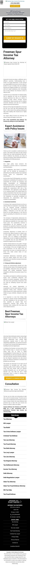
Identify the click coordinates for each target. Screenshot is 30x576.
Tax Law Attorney (9, 440)
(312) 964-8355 (15, 3)
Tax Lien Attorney (9, 457)
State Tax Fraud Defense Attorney (14, 486)
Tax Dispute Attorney (10, 461)
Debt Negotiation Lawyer (11, 477)
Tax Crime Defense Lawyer (12, 431)
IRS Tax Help (7, 490)
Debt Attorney (7, 473)
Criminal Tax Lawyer (15, 533)
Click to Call (15, 6)
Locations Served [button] (14, 546)
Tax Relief (6, 427)
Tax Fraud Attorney (9, 444)
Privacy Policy (15, 536)
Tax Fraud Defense (9, 494)
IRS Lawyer (7, 423)
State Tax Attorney (9, 482)
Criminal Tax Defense (10, 436)
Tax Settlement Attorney (11, 465)
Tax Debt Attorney (9, 448)
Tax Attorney (7, 419)
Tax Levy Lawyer (8, 452)
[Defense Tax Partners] (15, 501)
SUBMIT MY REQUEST (14, 38)
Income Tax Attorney (10, 469)
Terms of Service (15, 539)
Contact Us (15, 542)
